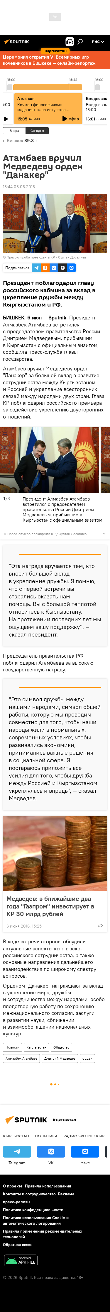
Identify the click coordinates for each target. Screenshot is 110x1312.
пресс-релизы (16, 1201)
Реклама (66, 1194)
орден (87, 1058)
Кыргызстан (36, 1047)
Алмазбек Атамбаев (21, 1058)
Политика (46, 1136)
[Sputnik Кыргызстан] (17, 44)
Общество (61, 1047)
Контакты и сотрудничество (29, 1194)
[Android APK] (21, 1261)
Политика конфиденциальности (33, 1209)
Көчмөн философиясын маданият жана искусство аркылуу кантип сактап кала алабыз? (43, 112)
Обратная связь (17, 1244)
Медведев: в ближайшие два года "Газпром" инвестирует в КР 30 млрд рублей (50, 906)
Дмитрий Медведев (59, 1058)
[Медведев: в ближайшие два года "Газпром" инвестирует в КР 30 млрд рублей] (55, 853)
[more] (104, 533)
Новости (12, 1047)
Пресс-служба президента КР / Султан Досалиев (46, 257)
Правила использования (48, 1186)
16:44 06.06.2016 (19, 186)
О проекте (13, 1186)
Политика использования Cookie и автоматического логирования (36, 1220)
